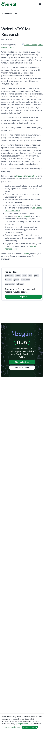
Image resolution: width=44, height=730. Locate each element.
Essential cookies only (12, 727)
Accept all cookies (30, 727)
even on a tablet (23, 216)
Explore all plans (22, 367)
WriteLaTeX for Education (26, 176)
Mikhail (26, 253)
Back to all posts (9, 14)
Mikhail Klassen (7, 47)
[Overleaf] (8, 4)
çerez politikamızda (23, 723)
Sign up (23, 296)
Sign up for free (22, 362)
